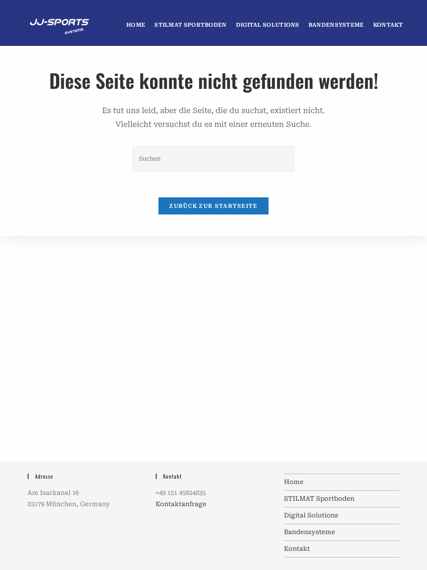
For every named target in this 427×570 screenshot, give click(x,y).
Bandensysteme (309, 532)
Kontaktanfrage (181, 504)
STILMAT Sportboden (319, 498)
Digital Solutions (311, 515)
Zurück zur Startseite (213, 206)
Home (294, 482)
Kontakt (297, 548)
